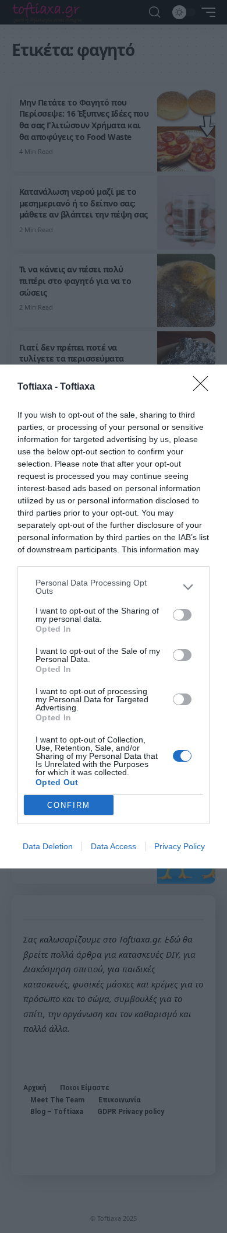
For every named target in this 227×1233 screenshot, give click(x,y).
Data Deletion (48, 846)
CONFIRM (68, 805)
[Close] (204, 387)
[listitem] (113, 587)
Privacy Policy (179, 846)
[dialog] (113, 616)
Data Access (113, 846)
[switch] (182, 615)
